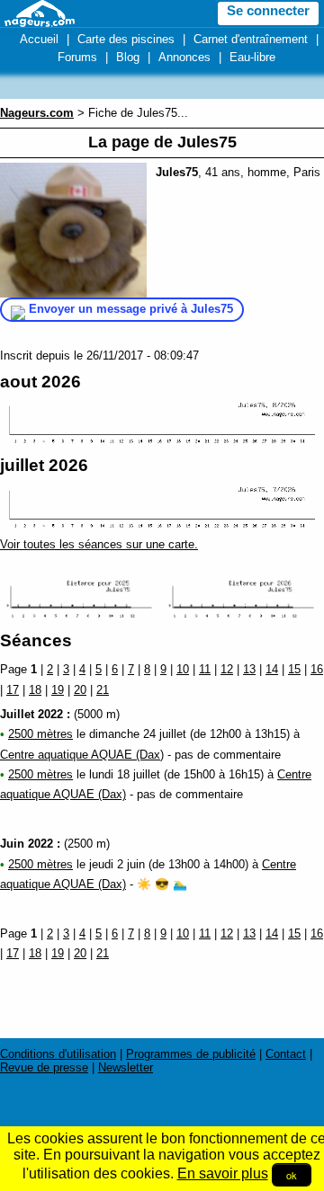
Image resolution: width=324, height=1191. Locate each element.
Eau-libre (252, 57)
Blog (128, 57)
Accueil (39, 39)
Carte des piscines (126, 39)
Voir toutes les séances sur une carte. (99, 544)
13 (249, 669)
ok (291, 1175)
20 (80, 690)
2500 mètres (40, 734)
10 (182, 669)
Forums (77, 57)
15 (294, 669)
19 (57, 690)
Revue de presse (44, 1067)
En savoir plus (222, 1173)
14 (272, 669)
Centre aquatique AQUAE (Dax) (82, 754)
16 (316, 669)
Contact (286, 1054)
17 (12, 690)
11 (205, 669)
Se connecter (268, 11)
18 (35, 690)
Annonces (184, 57)
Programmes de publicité (191, 1054)
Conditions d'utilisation (58, 1054)
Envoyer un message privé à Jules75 (131, 309)
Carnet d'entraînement (251, 39)
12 (226, 669)
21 (102, 690)
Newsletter (125, 1067)
